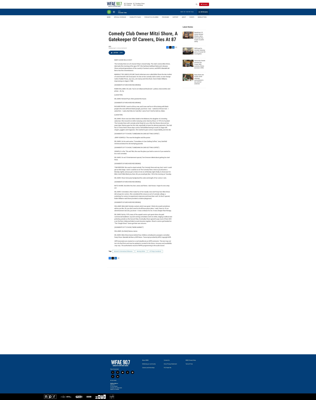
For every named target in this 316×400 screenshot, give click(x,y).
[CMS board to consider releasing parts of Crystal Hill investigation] (188, 51)
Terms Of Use (189, 364)
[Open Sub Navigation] (111, 17)
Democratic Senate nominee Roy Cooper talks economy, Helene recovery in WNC (199, 64)
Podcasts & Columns (151, 17)
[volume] (114, 12)
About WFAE (145, 360)
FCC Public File (167, 367)
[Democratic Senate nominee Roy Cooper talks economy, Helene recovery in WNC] (188, 63)
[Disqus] (158, 290)
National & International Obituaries (123, 251)
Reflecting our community (149, 364)
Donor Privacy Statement (170, 364)
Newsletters (202, 17)
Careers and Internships (148, 367)
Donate (204, 4)
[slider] (116, 12)
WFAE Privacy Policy (191, 360)
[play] (109, 12)
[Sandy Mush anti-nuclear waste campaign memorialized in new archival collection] (188, 77)
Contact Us (167, 360)
